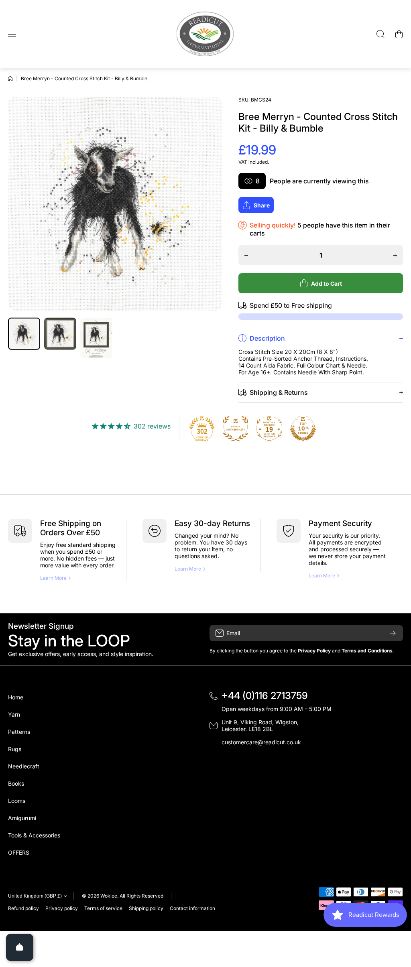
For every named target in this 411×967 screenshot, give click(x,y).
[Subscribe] (393, 633)
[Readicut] (205, 34)
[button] (399, 34)
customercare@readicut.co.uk (261, 742)
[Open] (19, 947)
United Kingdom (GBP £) (35, 896)
